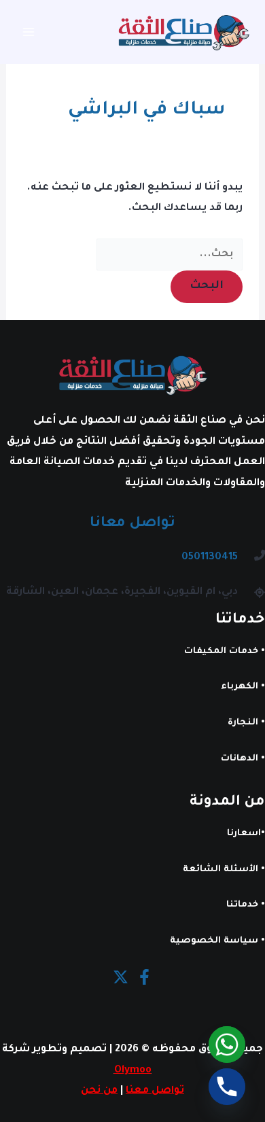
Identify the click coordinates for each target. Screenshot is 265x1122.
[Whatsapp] (227, 1044)
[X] (120, 977)
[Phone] (227, 1086)
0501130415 (209, 557)
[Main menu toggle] (29, 32)
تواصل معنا (155, 1091)
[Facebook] (144, 977)
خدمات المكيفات (221, 651)
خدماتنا (242, 905)
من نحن (99, 1091)
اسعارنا (244, 834)
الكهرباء (239, 687)
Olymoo (133, 1070)
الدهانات (239, 759)
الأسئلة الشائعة (220, 870)
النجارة (243, 723)
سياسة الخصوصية (214, 941)
